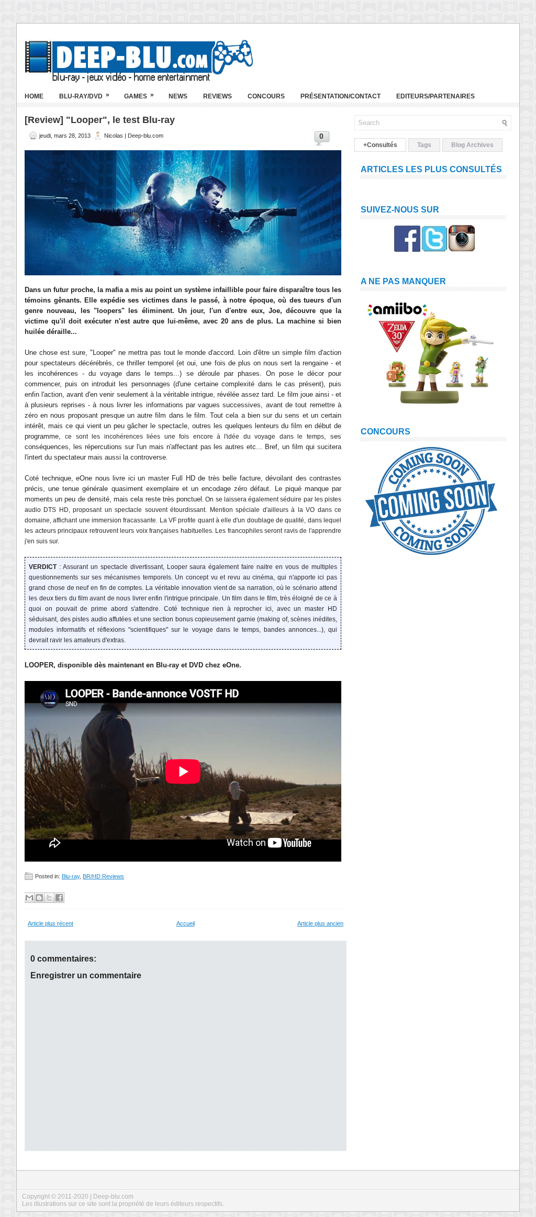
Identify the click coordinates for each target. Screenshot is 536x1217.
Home (34, 96)
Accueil (185, 923)
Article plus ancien (320, 923)
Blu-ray (71, 876)
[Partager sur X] (49, 897)
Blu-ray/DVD (84, 95)
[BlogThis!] (39, 897)
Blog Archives (472, 145)
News (178, 96)
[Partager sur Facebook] (59, 897)
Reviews (217, 96)
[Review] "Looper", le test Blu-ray (100, 120)
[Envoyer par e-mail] (29, 897)
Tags (424, 145)
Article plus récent (50, 923)
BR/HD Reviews (103, 876)
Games (139, 95)
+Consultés (380, 145)
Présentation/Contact (340, 96)
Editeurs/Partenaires (435, 96)
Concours (266, 96)
